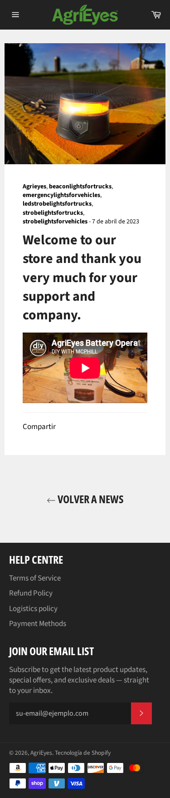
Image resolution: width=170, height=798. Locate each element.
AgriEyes (41, 752)
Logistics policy (33, 608)
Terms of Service (35, 578)
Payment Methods (37, 623)
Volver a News (90, 498)
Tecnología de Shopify (83, 752)
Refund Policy (31, 593)
